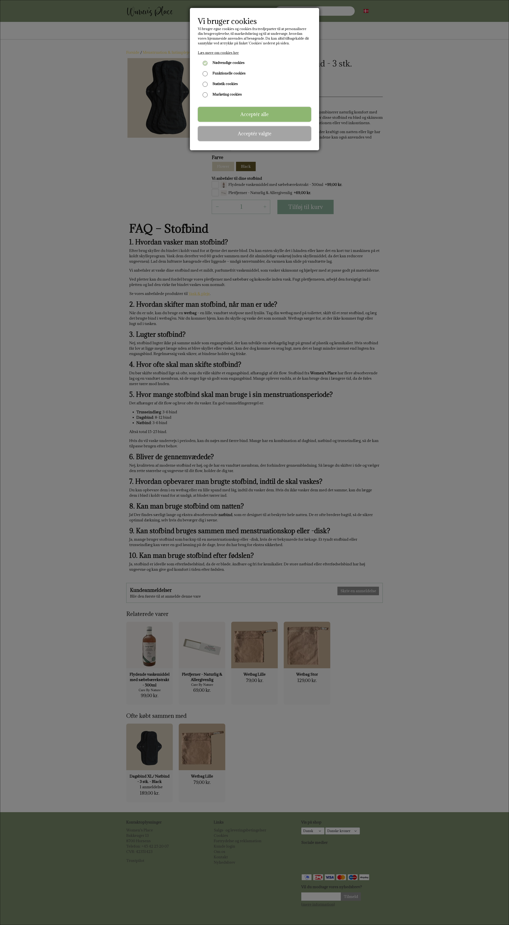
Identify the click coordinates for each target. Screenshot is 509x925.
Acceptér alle (254, 114)
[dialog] (254, 462)
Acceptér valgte (254, 134)
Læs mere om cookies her (218, 53)
